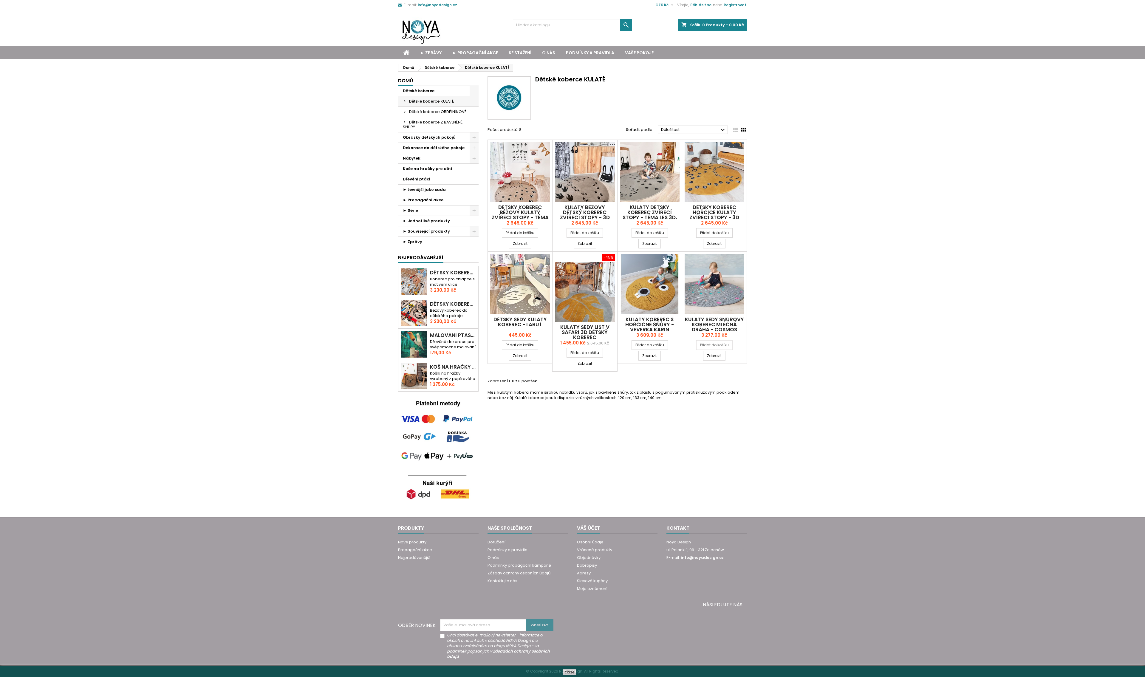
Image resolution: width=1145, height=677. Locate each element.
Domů (405, 80)
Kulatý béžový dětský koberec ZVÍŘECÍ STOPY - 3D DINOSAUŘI (585, 215)
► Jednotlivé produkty (426, 221)
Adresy (584, 573)
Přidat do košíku (520, 232)
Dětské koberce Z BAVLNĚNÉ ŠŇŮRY (432, 124)
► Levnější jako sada (424, 189)
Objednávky (589, 557)
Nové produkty (412, 542)
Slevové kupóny (592, 581)
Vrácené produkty (594, 550)
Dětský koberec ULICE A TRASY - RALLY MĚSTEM (453, 304)
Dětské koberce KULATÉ (431, 101)
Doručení (496, 542)
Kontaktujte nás (502, 581)
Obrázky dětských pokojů (429, 137)
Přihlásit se (700, 4)
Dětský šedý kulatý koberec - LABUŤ (520, 322)
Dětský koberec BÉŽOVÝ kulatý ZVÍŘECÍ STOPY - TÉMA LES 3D (520, 215)
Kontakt (677, 528)
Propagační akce (415, 550)
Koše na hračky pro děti (427, 168)
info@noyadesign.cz (437, 4)
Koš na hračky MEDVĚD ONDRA (453, 367)
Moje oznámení (592, 588)
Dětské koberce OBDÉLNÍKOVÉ (437, 112)
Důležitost (693, 130)
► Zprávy (431, 53)
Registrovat (735, 4)
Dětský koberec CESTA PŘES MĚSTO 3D (453, 272)
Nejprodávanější (414, 557)
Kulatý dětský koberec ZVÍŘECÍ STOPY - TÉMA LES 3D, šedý (650, 215)
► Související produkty (426, 231)
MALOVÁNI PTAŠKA (453, 335)
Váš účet (588, 528)
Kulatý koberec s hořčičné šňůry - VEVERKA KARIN (649, 324)
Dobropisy (587, 565)
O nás (548, 53)
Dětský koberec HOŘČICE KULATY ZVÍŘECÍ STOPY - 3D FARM (714, 215)
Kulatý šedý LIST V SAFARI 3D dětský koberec (584, 332)
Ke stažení (520, 53)
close (570, 672)
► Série (410, 210)
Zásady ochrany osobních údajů (519, 573)
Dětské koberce (418, 91)
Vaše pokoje (639, 53)
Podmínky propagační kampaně (519, 565)
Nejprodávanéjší (420, 257)
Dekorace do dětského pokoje (434, 148)
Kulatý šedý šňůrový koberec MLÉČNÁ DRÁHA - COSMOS (714, 324)
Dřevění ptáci (416, 179)
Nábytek (411, 158)
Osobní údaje (590, 542)
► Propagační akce (475, 53)
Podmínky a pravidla (590, 53)
